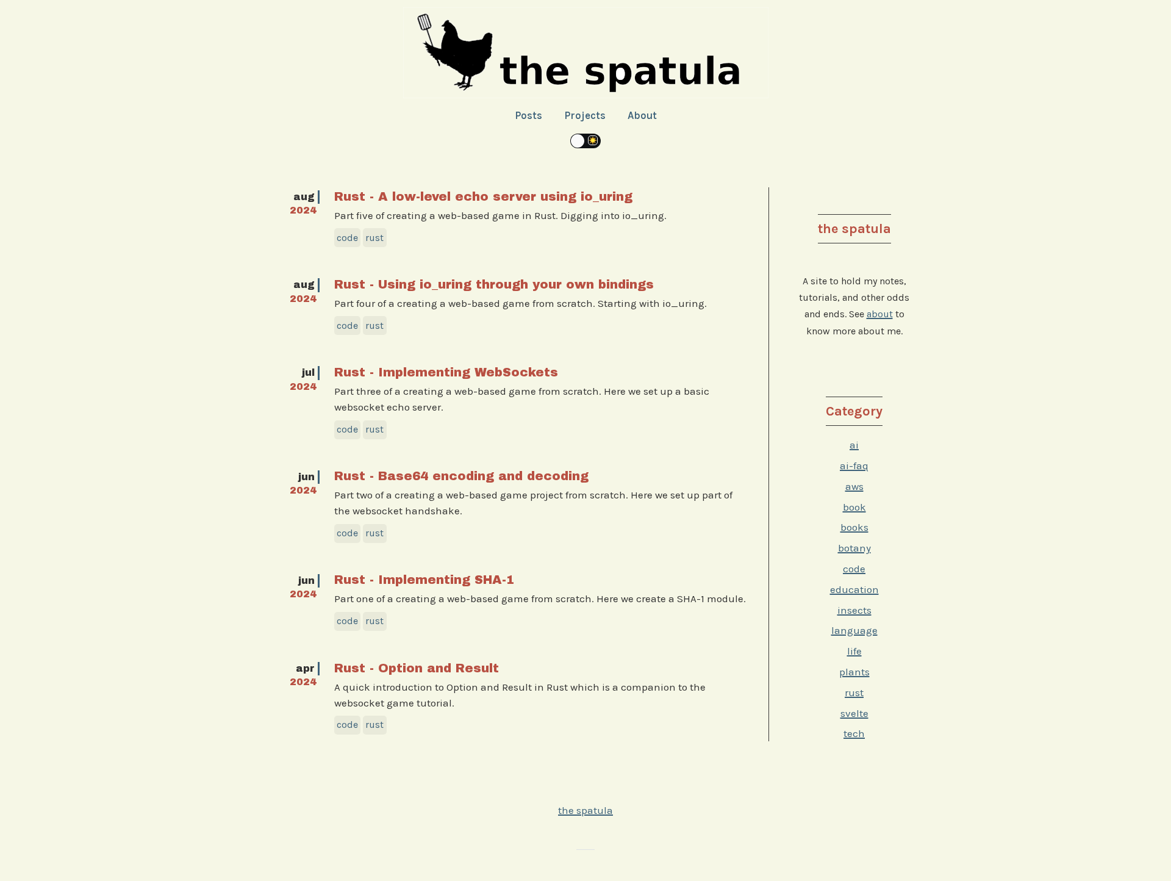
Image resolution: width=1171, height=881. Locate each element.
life (854, 651)
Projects (585, 115)
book (854, 507)
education (854, 589)
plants (854, 672)
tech (854, 733)
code (854, 569)
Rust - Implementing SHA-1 (424, 579)
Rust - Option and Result (416, 668)
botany (854, 548)
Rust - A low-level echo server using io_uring (483, 196)
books (854, 527)
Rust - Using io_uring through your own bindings (494, 284)
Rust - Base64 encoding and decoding (461, 476)
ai (854, 445)
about (880, 314)
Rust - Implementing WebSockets (446, 372)
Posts (528, 115)
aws (854, 486)
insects (854, 610)
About (642, 115)
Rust (374, 237)
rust (854, 692)
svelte (854, 713)
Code (347, 237)
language (854, 630)
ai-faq (854, 465)
